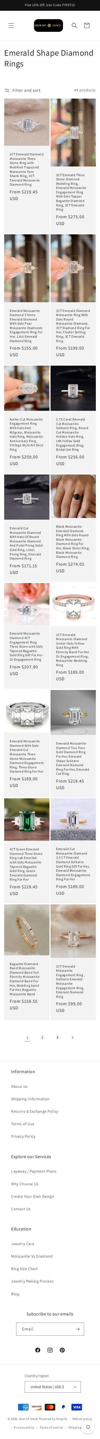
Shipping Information (30, 1098)
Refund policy (82, 1419)
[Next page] (72, 1038)
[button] (11, 25)
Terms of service (51, 1427)
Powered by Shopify (53, 1419)
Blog (15, 1293)
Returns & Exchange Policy (34, 1111)
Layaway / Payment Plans (33, 1171)
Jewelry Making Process (32, 1281)
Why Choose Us (25, 1183)
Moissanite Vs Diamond (32, 1256)
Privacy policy (24, 1427)
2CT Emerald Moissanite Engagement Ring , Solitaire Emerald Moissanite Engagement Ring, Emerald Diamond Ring (70, 981)
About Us (19, 1086)
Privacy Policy (23, 1136)
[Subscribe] (78, 1329)
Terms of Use (22, 1123)
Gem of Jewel (28, 1419)
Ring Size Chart (24, 1268)
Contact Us (21, 1208)
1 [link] (27, 1037)
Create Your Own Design (32, 1196)
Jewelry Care (22, 1243)
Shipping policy (79, 1427)
